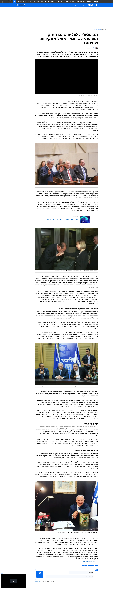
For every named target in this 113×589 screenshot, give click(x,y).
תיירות (47, 1)
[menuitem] (88, 2)
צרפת (83, 561)
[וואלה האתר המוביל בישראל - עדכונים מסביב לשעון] (95, 1)
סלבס (66, 1)
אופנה (34, 1)
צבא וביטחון (78, 5)
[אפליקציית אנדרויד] (24, 5)
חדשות (89, 1)
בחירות (77, 1)
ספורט (83, 1)
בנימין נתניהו (89, 561)
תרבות (72, 1)
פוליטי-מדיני (64, 5)
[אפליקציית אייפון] (22, 5)
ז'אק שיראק (95, 561)
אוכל (57, 1)
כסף (62, 1)
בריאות (53, 1)
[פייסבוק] (17, 5)
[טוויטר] (20, 5)
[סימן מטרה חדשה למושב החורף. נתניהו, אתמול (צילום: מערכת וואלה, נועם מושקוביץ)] (66, 165)
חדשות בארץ (71, 5)
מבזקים (84, 5)
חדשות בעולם (56, 5)
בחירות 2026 (48, 5)
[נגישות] (2, 2)
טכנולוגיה (40, 1)
